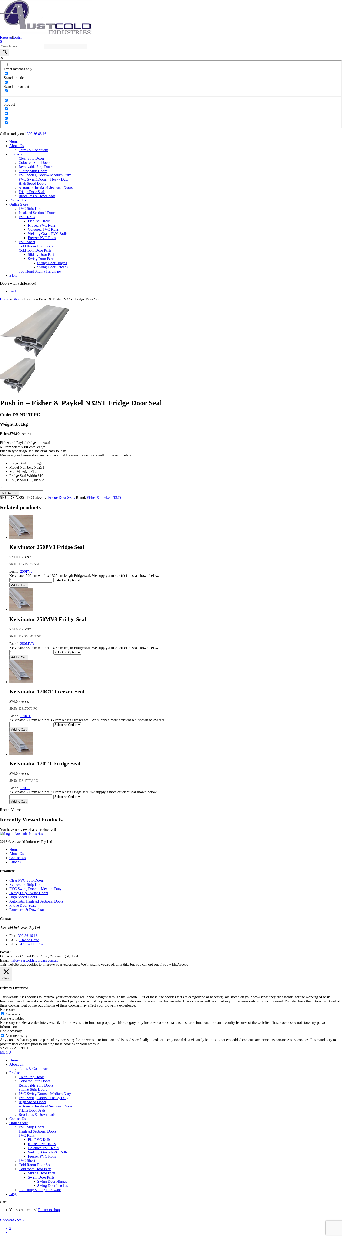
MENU (5, 1052)
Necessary (13, 1014)
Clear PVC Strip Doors (26, 880)
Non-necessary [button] (11, 1031)
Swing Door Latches (52, 267)
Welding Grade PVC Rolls (47, 234)
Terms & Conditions (33, 150)
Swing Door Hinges (52, 263)
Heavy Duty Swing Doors (28, 893)
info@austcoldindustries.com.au (34, 960)
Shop (16, 299)
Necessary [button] (7, 1009)
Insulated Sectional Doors (37, 213)
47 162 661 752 (32, 944)
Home (13, 142)
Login (17, 37)
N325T (117, 497)
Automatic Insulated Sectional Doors (46, 188)
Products (15, 154)
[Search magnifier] (4, 52)
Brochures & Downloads (37, 196)
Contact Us (17, 200)
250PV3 (26, 571)
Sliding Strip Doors (33, 171)
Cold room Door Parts (35, 250)
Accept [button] (182, 964)
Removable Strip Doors (36, 167)
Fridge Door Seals (32, 192)
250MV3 (27, 644)
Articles (15, 862)
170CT (25, 716)
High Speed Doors (32, 183)
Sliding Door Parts (41, 254)
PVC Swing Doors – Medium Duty (45, 175)
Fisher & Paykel (99, 497)
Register (6, 37)
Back (13, 291)
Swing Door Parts (41, 259)
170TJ (25, 788)
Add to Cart (9, 493)
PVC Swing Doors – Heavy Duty (43, 179)
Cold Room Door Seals (36, 246)
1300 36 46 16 (35, 134)
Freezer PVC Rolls (42, 238)
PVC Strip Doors (31, 208)
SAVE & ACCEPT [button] (14, 1048)
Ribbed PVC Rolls (42, 225)
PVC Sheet (27, 242)
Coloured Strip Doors (34, 162)
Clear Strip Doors (31, 158)
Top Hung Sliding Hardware (40, 271)
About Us (16, 146)
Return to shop (49, 1210)
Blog (13, 275)
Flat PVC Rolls (39, 221)
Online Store (18, 204)
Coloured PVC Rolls (43, 229)
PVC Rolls (27, 217)
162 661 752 (29, 940)
